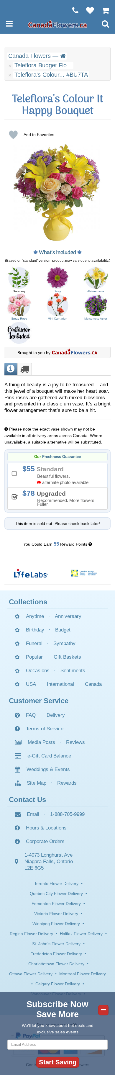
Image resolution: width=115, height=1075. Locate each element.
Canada (93, 684)
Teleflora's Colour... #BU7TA (51, 74)
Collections (28, 602)
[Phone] (72, 10)
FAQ (31, 715)
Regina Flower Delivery (31, 933)
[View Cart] (102, 10)
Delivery (56, 715)
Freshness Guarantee (61, 457)
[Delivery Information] (24, 369)
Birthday (35, 630)
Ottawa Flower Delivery (30, 973)
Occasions (38, 670)
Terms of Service (44, 729)
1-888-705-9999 (67, 814)
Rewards (67, 783)
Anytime (35, 616)
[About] (10, 369)
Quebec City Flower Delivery (56, 893)
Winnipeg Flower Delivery (56, 923)
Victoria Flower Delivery (56, 913)
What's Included (57, 252)
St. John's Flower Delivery (56, 943)
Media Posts (41, 742)
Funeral (34, 643)
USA (31, 684)
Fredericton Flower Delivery (56, 953)
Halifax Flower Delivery (81, 933)
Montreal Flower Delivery (82, 973)
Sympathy (64, 643)
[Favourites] (87, 10)
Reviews (75, 742)
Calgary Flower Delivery (57, 983)
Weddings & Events (48, 769)
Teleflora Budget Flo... (43, 65)
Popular (34, 657)
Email (33, 814)
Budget (62, 630)
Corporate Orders (45, 841)
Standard (57, 474)
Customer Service (38, 701)
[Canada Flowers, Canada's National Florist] (75, 352)
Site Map (36, 783)
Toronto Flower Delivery (56, 883)
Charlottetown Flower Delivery (56, 963)
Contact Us (27, 800)
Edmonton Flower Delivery (56, 903)
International (60, 684)
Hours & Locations (46, 828)
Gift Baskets (67, 657)
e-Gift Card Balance (49, 756)
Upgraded (61, 498)
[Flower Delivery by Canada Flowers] (57, 23)
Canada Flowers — (34, 56)
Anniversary (68, 616)
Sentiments (72, 670)
